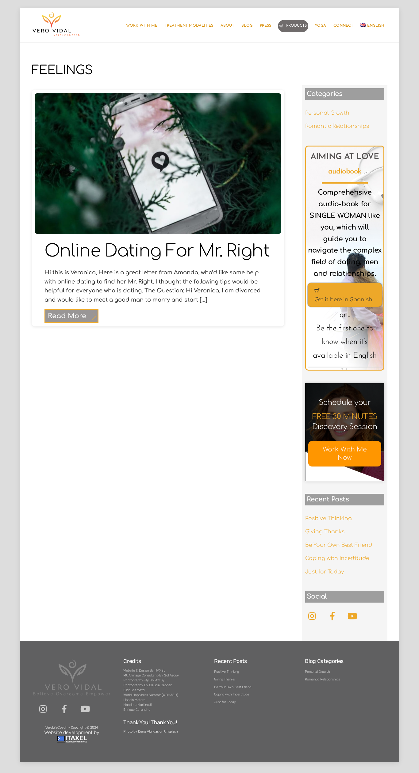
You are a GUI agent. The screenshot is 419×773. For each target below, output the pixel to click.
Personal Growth (327, 113)
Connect (343, 26)
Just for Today (324, 572)
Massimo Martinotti (137, 705)
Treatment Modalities (189, 26)
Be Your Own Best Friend (338, 545)
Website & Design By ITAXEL (144, 670)
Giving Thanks (324, 532)
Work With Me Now (345, 454)
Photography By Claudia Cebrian (147, 685)
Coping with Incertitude (337, 558)
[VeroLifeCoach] (56, 35)
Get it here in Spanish (343, 300)
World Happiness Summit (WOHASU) (150, 695)
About (227, 26)
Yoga (320, 26)
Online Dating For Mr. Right (156, 251)
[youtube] (85, 709)
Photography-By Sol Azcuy (143, 680)
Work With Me (141, 26)
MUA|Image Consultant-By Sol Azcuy (151, 675)
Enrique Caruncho (136, 710)
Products (296, 26)
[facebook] (64, 709)
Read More (67, 316)
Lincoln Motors (134, 700)
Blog (246, 26)
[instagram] (43, 709)
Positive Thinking (328, 518)
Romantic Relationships (337, 126)
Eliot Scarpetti (133, 690)
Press (265, 26)
